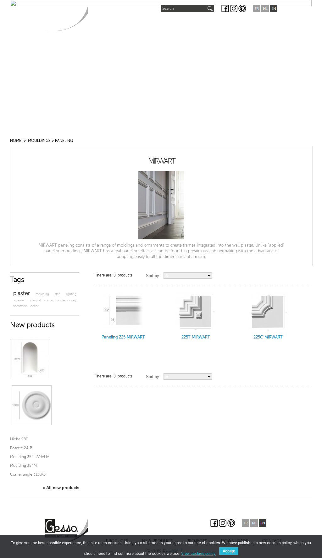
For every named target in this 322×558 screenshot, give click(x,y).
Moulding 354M (23, 465)
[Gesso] (66, 18)
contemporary (66, 300)
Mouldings (39, 140)
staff (57, 294)
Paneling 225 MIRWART (123, 337)
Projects (182, 22)
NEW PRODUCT (145, 21)
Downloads (218, 22)
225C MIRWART (268, 337)
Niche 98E (19, 439)
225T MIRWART (195, 337)
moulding (42, 294)
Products (105, 22)
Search (168, 8)
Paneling (64, 140)
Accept (229, 551)
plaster (21, 293)
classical (35, 300)
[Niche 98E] (30, 359)
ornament (19, 300)
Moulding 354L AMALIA (29, 457)
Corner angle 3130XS (28, 474)
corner (48, 300)
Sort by (152, 275)
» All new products (61, 487)
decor (34, 306)
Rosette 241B (21, 448)
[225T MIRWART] (195, 312)
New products (32, 325)
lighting (71, 294)
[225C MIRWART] (268, 312)
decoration (20, 306)
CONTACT (254, 22)
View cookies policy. (198, 553)
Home (15, 140)
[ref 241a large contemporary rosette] (32, 405)
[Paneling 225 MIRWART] (123, 312)
